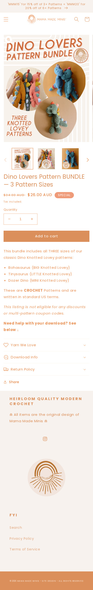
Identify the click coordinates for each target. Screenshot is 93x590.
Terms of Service (25, 549)
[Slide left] (5, 160)
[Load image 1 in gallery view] (22, 158)
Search (16, 527)
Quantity (10, 209)
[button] (6, 19)
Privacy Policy (22, 538)
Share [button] (14, 382)
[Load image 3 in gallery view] (70, 158)
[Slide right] (88, 160)
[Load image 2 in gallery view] (46, 158)
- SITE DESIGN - (49, 581)
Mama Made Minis (28, 581)
